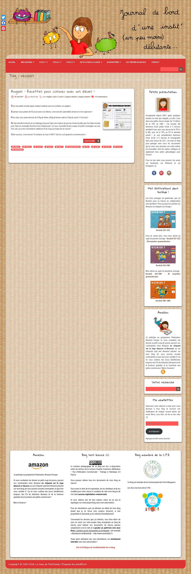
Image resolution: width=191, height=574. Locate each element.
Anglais (49, 97)
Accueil (11, 62)
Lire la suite (90, 141)
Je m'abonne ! (154, 431)
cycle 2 (50, 147)
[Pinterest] (3, 28)
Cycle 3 (69, 62)
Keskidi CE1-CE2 (163, 230)
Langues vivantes (71, 97)
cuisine (39, 147)
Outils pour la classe (90, 62)
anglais (16, 147)
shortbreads (18, 149)
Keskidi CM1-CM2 (163, 301)
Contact (155, 62)
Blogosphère (113, 62)
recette (97, 147)
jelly (87, 147)
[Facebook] (3, 23)
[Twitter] (3, 17)
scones (118, 147)
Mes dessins (26, 62)
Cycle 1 (42, 62)
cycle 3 (60, 147)
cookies (27, 147)
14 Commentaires (101, 97)
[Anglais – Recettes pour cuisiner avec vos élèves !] (117, 103)
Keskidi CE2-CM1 (163, 265)
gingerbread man (74, 147)
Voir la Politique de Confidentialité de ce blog (95, 547)
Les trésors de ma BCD (136, 62)
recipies (107, 147)
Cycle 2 (56, 62)
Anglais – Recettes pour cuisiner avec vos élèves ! (52, 91)
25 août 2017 (18, 97)
